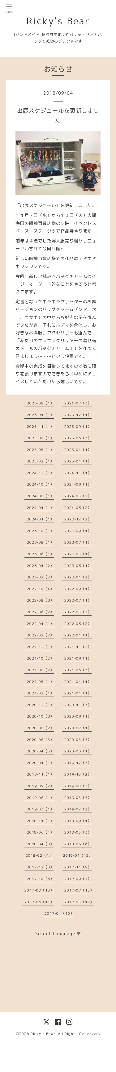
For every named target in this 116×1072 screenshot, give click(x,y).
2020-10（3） (40, 716)
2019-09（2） (40, 785)
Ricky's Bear (58, 20)
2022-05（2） (78, 612)
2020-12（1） (40, 704)
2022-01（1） (78, 635)
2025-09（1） (78, 426)
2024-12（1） (40, 472)
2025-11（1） (40, 426)
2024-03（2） (78, 507)
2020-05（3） (78, 739)
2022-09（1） (78, 588)
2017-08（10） (39, 890)
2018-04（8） (40, 843)
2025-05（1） (40, 449)
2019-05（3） (78, 797)
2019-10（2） (78, 774)
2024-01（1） (40, 519)
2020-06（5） (40, 739)
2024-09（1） (78, 484)
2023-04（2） (40, 565)
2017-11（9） (78, 867)
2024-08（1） (40, 496)
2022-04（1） (40, 623)
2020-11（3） (78, 704)
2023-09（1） (78, 530)
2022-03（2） (78, 623)
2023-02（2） (40, 577)
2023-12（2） (78, 519)
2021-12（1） (40, 646)
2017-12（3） (40, 867)
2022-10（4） (40, 588)
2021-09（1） (78, 658)
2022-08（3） (40, 600)
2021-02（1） (40, 693)
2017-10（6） (40, 878)
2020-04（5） (40, 751)
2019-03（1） (40, 809)
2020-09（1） (78, 716)
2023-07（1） (78, 542)
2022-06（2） (40, 612)
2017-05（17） (79, 901)
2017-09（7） (78, 878)
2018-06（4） (40, 832)
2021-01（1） (78, 693)
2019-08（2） (78, 785)
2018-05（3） (78, 832)
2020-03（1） (78, 751)
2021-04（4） (78, 681)
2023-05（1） (78, 554)
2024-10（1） (40, 484)
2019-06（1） (40, 797)
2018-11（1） (40, 820)
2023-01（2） (78, 577)
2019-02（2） (78, 809)
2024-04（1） (40, 507)
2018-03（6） (78, 843)
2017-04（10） (59, 913)
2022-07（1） (78, 600)
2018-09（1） (78, 820)
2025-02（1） (40, 461)
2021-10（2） (40, 658)
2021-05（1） (40, 681)
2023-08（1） (40, 542)
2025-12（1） (78, 414)
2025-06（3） (78, 438)
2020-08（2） (40, 728)
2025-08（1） (40, 438)
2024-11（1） (78, 472)
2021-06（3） (78, 670)
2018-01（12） (78, 855)
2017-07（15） (79, 890)
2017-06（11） (39, 901)
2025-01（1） (78, 461)
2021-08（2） (40, 670)
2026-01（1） (40, 414)
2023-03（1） (78, 565)
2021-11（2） (78, 646)
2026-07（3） (78, 403)
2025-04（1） (78, 449)
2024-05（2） (78, 496)
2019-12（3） (78, 762)
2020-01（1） (40, 762)
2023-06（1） (40, 554)
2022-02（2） (40, 635)
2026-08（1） (40, 403)
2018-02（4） (39, 855)
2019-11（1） (40, 774)
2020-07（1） (78, 728)
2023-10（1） (40, 530)
